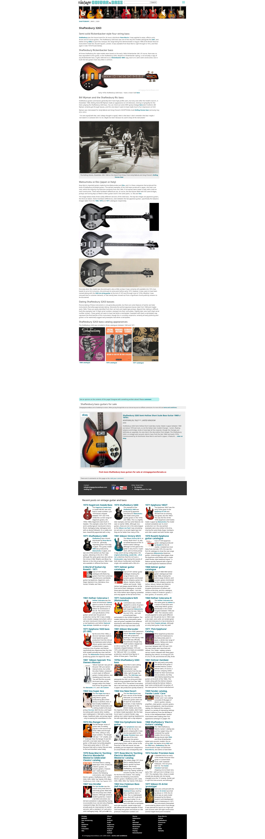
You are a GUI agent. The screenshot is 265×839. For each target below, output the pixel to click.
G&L (82, 831)
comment (147, 399)
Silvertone (161, 822)
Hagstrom (110, 824)
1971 (108, 201)
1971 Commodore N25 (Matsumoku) (126, 599)
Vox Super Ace (100, 693)
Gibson (109, 816)
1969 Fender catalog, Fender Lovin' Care (156, 692)
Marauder (132, 633)
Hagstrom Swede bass (103, 507)
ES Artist (163, 791)
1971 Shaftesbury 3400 (95, 535)
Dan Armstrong (87, 820)
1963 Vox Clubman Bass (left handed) (126, 785)
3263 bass (134, 675)
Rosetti (159, 545)
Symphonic (130, 727)
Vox (140, 194)
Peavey (135, 831)
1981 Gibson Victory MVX (127, 535)
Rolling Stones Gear (142, 110)
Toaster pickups (160, 623)
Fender (83, 827)
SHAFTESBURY (84, 21)
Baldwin (84, 818)
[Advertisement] (119, 380)
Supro (160, 824)
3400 (94, 549)
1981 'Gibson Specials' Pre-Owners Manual (97, 661)
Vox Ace (91, 710)
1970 (101, 201)
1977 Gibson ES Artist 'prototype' (156, 785)
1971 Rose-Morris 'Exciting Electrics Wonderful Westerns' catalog (128, 755)
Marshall (135, 822)
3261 (153, 40)
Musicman (136, 827)
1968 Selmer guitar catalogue (155, 568)
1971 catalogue (138, 363)
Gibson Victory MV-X (133, 538)
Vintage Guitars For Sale (142, 489)
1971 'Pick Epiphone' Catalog (156, 630)
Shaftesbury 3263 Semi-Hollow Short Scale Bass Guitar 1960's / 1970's (152, 416)
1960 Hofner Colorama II (158, 598)
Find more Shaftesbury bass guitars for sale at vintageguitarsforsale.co (132, 472)
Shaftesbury (83, 37)
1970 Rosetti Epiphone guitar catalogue (157, 537)
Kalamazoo (136, 818)
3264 (170, 737)
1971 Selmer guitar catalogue (124, 568)
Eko (123, 185)
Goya (109, 818)
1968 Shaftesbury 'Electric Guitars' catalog (159, 723)
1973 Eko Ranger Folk (94, 722)
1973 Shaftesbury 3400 (126, 504)
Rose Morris (124, 37)
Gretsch (110, 820)
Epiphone (84, 824)
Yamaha (161, 831)
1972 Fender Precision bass (159, 753)
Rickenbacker (137, 833)
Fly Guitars (138, 487)
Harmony (110, 827)
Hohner (109, 833)
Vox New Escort (132, 693)
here (138, 93)
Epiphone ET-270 (160, 511)
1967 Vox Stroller (92, 784)
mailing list (88, 489)
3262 (90, 42)
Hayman (110, 829)
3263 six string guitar (102, 293)
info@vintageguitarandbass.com (95, 487)
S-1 (95, 688)
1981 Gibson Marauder (126, 629)
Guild (109, 822)
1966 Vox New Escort (125, 691)
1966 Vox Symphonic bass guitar (128, 723)
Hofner (109, 831)
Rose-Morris (107, 540)
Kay (133, 820)
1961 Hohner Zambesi (156, 660)
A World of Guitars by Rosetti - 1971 (94, 568)
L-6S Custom (104, 688)
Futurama (85, 829)
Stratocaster (118, 559)
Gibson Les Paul (124, 528)
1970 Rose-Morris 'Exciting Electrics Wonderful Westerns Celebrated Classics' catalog (97, 757)
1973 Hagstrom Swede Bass (97, 504)
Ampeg (84, 816)
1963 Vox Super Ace (93, 691)
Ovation (135, 829)
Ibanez (134, 816)
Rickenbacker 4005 (118, 58)
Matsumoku (138, 514)
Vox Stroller (99, 786)
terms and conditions (170, 407)
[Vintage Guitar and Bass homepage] (100, 2)
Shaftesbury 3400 (129, 509)
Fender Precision (129, 735)
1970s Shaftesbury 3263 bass (126, 661)
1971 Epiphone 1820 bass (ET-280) (96, 630)
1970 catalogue (111, 363)
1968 (97, 201)
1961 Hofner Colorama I (96, 598)
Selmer (109, 602)
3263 (149, 745)
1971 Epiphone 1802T (156, 504)
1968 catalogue (84, 363)
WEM (160, 829)
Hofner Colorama (98, 600)
